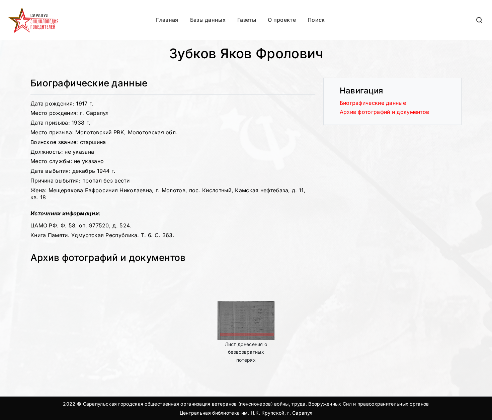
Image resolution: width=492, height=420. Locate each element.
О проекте (282, 19)
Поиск (316, 19)
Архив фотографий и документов (384, 112)
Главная (167, 19)
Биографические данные (373, 102)
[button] (479, 19)
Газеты (246, 19)
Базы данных (208, 19)
